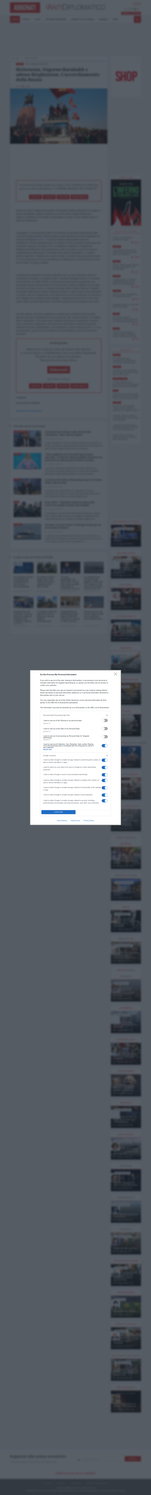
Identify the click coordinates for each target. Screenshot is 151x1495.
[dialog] (75, 747)
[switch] (105, 720)
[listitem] (75, 715)
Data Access (75, 820)
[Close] (116, 674)
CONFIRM (58, 812)
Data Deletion (62, 820)
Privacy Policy (89, 820)
